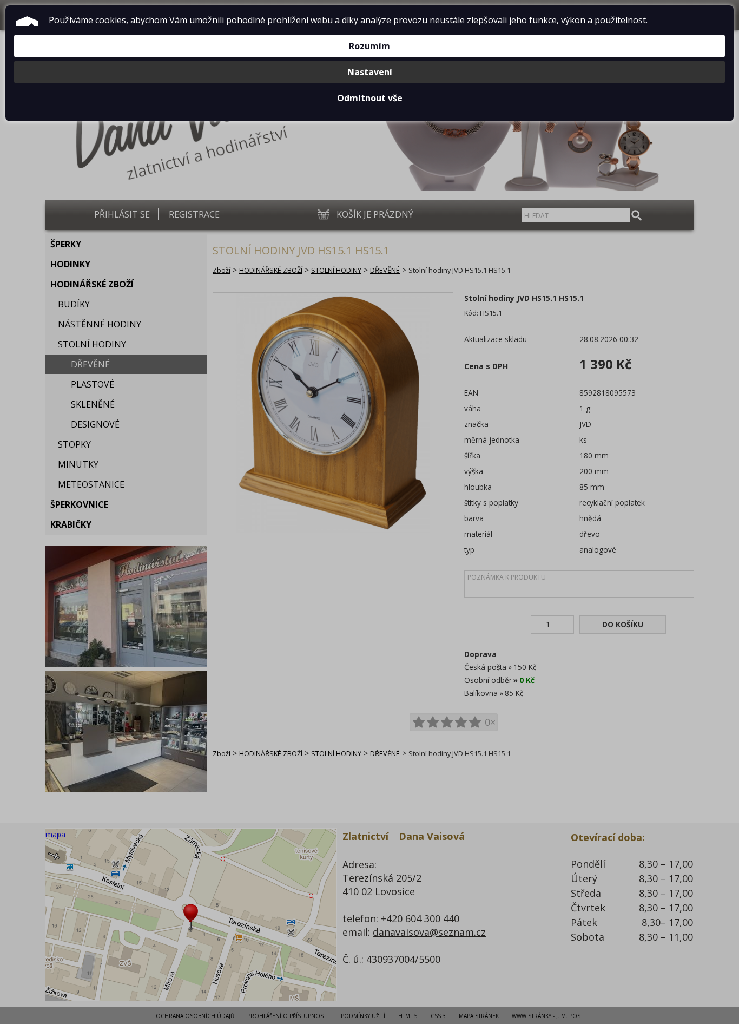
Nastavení (369, 72)
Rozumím (369, 46)
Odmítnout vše (370, 98)
